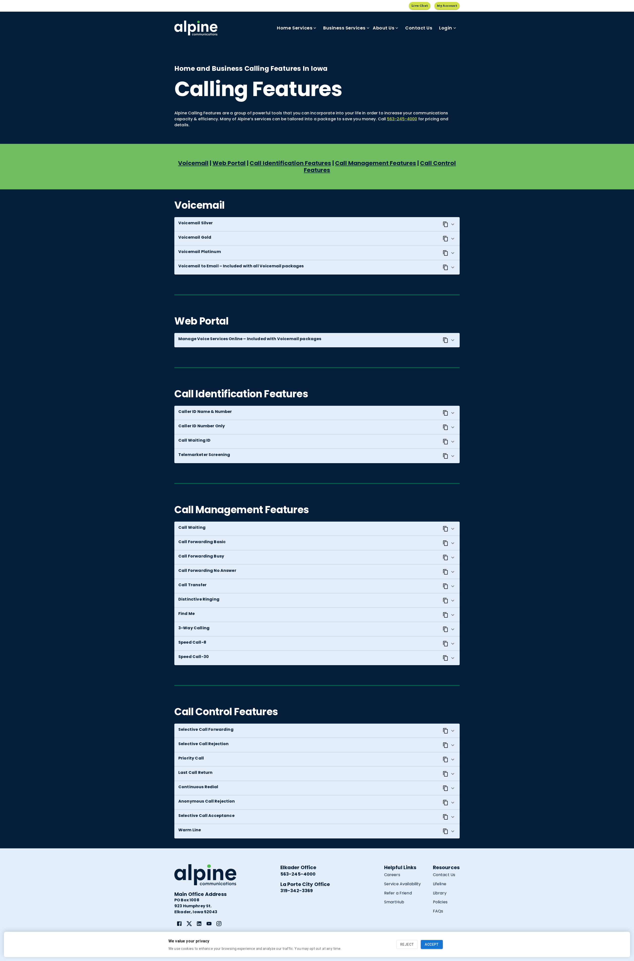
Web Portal (229, 163)
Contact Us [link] (418, 28)
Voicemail (193, 163)
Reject (407, 944)
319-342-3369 (296, 890)
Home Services (294, 28)
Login (445, 28)
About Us (383, 28)
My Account (447, 5)
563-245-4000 (402, 119)
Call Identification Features (290, 163)
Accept (432, 944)
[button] (317, 224)
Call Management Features (375, 163)
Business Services (344, 28)
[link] (179, 924)
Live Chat (419, 5)
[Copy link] (445, 224)
